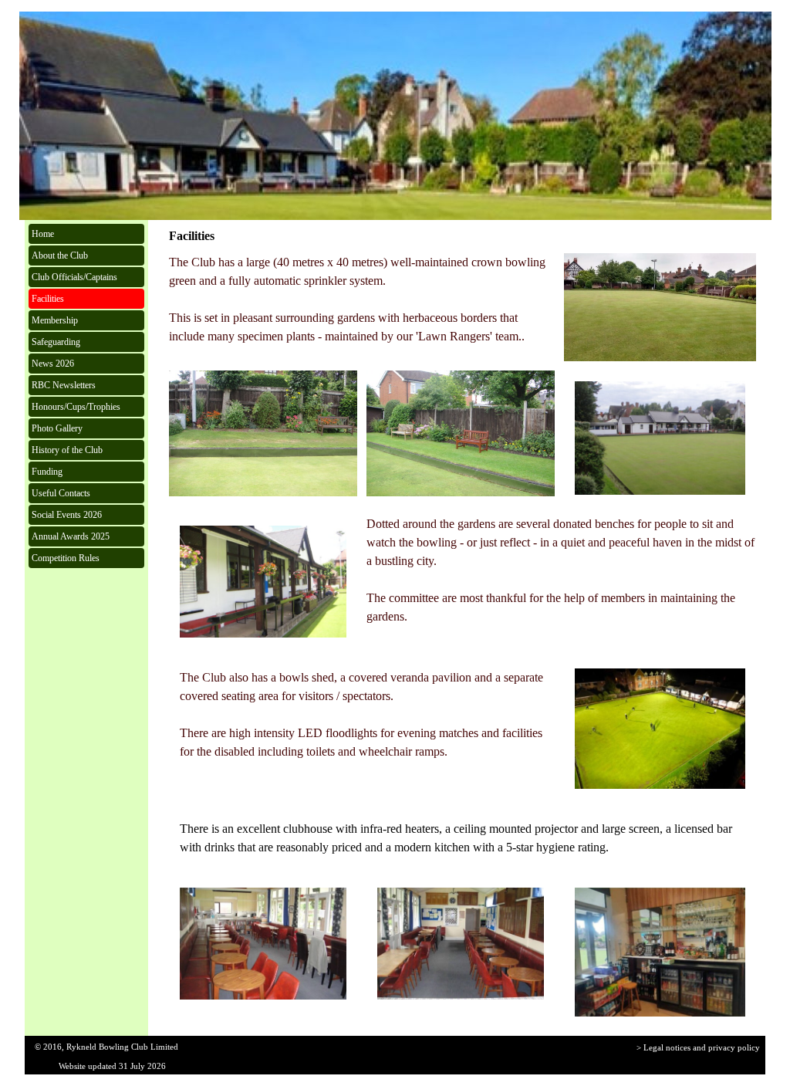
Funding (47, 471)
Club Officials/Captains (74, 277)
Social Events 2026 (67, 514)
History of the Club (67, 450)
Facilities (48, 298)
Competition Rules (66, 558)
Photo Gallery (57, 428)
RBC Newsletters (64, 385)
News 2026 (53, 363)
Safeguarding (56, 342)
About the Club (60, 255)
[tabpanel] (362, 299)
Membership (55, 320)
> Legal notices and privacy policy (698, 1048)
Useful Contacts (61, 493)
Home (43, 233)
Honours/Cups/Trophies (76, 406)
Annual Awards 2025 (71, 536)
